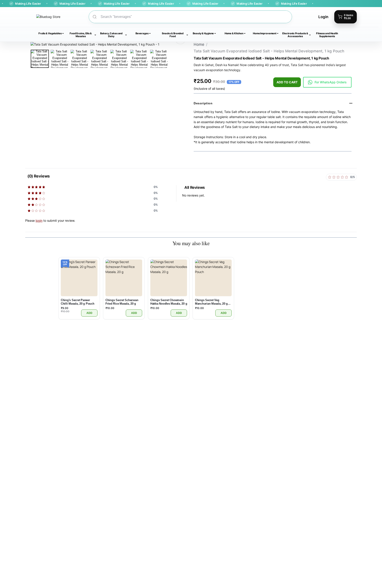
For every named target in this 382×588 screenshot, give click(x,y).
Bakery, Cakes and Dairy (111, 35)
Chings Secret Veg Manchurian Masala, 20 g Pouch (211, 302)
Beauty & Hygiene (203, 33)
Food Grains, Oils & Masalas (81, 35)
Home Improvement (264, 33)
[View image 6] (139, 59)
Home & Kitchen (234, 33)
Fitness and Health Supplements (327, 35)
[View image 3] (79, 59)
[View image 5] (119, 59)
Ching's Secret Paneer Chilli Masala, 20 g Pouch (77, 302)
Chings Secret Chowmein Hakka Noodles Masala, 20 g (168, 302)
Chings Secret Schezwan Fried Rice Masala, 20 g (121, 302)
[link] (327, 82)
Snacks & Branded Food (172, 35)
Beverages (142, 33)
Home (199, 44)
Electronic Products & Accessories (295, 35)
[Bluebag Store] (42, 17)
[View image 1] (40, 59)
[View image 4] (99, 59)
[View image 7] (159, 59)
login (39, 220)
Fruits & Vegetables (50, 33)
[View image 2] (59, 59)
